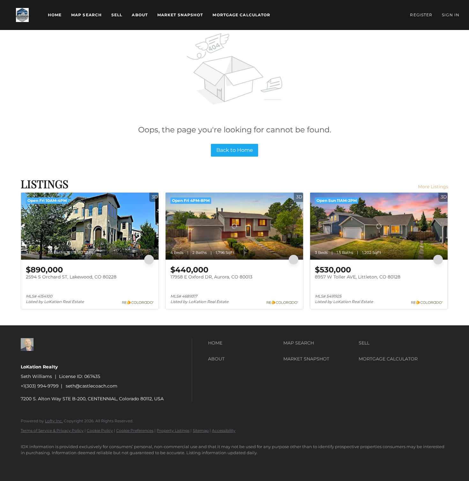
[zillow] (28, 463)
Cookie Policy (100, 430)
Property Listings (173, 430)
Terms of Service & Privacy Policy (52, 430)
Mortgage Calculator (241, 14)
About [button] (140, 14)
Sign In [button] (450, 14)
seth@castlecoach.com (91, 386)
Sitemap (201, 430)
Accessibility (223, 430)
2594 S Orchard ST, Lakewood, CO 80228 (71, 277)
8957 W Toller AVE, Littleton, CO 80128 (357, 277)
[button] (22, 15)
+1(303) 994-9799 (40, 386)
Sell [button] (116, 14)
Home (55, 14)
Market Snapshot (180, 14)
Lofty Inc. (54, 420)
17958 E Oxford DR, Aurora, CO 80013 (211, 277)
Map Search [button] (86, 14)
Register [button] (421, 14)
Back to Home (234, 150)
